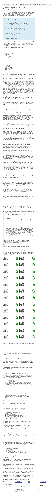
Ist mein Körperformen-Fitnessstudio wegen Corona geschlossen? (15, 19)
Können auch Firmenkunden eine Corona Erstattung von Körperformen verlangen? (17, 29)
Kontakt (29, 489)
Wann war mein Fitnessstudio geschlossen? (11, 20)
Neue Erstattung (30, 485)
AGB (3, 493)
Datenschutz (17, 493)
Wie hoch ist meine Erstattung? (20, 486)
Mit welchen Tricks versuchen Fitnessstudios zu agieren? (13, 30)
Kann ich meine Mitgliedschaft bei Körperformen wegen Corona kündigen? (16, 23)
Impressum (21, 493)
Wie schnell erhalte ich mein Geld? (20, 484)
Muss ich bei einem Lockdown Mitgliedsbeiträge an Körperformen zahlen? (16, 22)
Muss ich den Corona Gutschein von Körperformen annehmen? (14, 27)
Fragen (29, 486)
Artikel (29, 490)
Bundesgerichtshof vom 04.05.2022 (16, 477)
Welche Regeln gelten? (18, 489)
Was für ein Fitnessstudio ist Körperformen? (11, 37)
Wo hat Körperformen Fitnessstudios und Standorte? (13, 34)
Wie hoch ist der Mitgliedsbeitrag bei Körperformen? (13, 32)
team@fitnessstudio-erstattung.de (46, 487)
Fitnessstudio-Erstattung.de (10, 2)
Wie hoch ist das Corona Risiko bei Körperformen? (12, 35)
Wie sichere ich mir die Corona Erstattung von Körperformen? (14, 28)
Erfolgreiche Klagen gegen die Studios (11, 38)
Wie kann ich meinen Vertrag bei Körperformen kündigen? (14, 25)
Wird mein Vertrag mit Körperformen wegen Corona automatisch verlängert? (16, 24)
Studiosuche (14, 426)
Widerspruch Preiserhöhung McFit (10, 493)
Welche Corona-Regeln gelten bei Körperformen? (12, 33)
